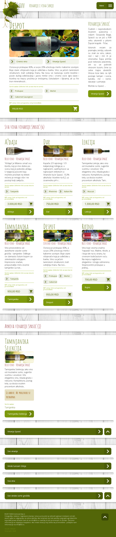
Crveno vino (21, 61)
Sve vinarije (12, 451)
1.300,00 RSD (92, 204)
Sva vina (11, 481)
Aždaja (10, 211)
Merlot (53, 91)
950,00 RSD (17, 108)
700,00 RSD (91, 279)
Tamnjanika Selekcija (17, 413)
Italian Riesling (68, 191)
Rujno (87, 287)
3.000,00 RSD (14, 204)
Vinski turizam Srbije (16, 466)
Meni (101, 5)
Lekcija (88, 211)
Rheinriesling (53, 191)
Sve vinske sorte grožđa (18, 495)
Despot (49, 302)
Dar (48, 211)
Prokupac (19, 91)
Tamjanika (14, 191)
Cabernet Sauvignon (24, 97)
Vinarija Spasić (59, 61)
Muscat (91, 191)
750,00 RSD (52, 204)
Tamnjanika (12, 299)
